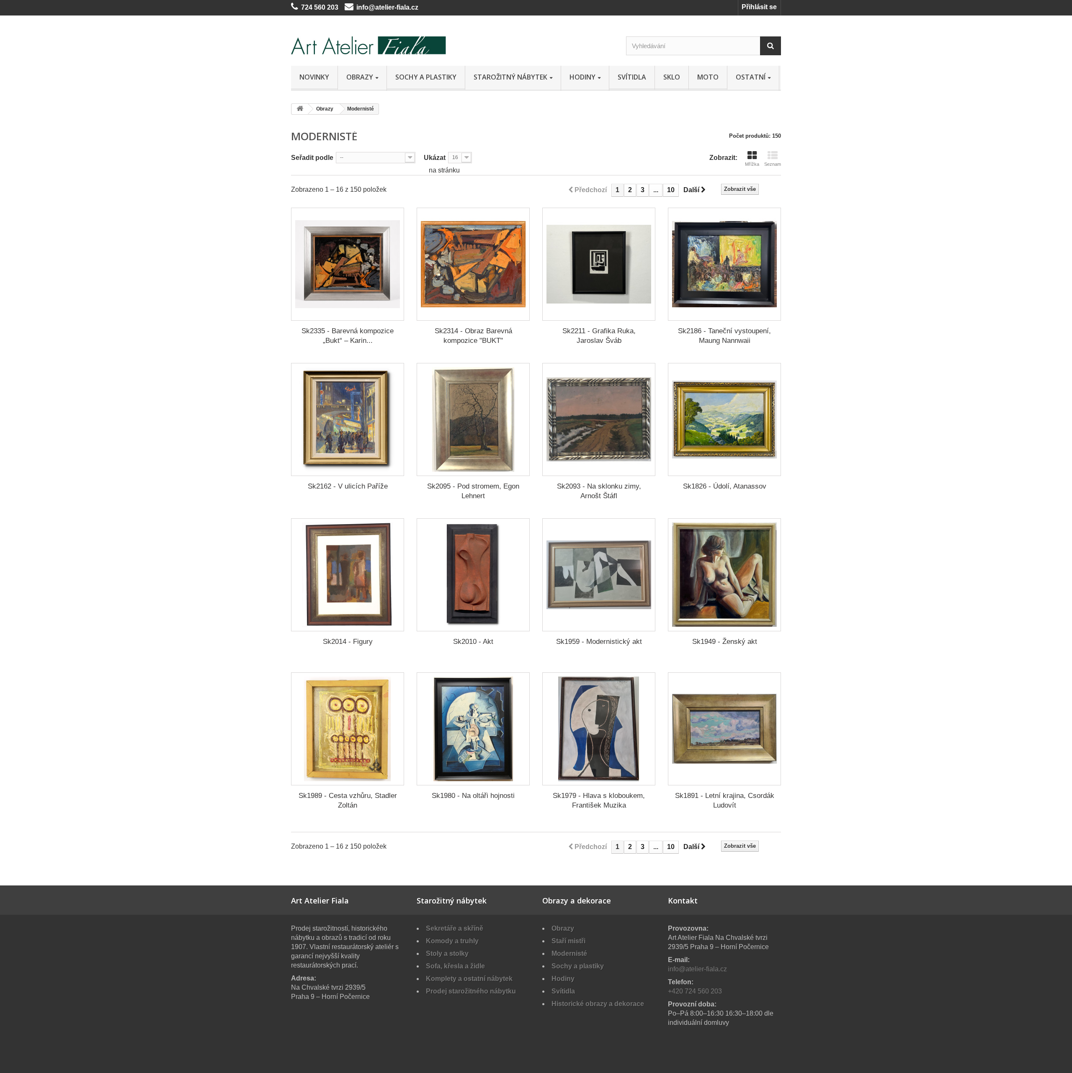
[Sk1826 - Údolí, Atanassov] (724, 419)
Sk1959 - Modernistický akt (599, 642)
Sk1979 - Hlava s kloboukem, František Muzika (599, 800)
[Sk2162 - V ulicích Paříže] (347, 419)
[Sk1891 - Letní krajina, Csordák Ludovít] (724, 729)
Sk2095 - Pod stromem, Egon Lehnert (473, 491)
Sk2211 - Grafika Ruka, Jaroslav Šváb (599, 336)
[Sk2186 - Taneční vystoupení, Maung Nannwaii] (724, 264)
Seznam (772, 164)
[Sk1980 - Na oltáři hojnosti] (473, 729)
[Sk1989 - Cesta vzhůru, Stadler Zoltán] (347, 729)
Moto (708, 77)
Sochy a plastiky (425, 77)
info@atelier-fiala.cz (387, 7)
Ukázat (435, 157)
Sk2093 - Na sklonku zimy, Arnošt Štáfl (599, 491)
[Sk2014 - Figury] (347, 574)
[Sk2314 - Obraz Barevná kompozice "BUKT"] (473, 264)
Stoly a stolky (447, 953)
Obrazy (359, 77)
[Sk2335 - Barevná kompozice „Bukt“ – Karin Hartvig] (347, 264)
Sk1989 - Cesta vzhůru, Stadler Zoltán (348, 800)
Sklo (671, 77)
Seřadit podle (312, 157)
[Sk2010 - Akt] (473, 574)
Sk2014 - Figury (348, 642)
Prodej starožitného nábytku (471, 991)
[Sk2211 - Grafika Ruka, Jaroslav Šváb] (598, 264)
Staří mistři (568, 940)
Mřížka (752, 164)
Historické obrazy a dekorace (597, 1003)
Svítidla (632, 77)
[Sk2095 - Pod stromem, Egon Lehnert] (473, 419)
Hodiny (582, 77)
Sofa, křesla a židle (455, 966)
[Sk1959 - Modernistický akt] (598, 574)
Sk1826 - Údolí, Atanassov (724, 486)
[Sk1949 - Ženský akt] (724, 574)
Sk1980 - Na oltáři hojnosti (473, 796)
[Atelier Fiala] (368, 45)
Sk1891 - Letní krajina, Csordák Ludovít (724, 800)
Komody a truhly (452, 940)
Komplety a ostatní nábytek (469, 978)
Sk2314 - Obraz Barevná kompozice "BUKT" (473, 336)
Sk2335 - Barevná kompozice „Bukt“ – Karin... (348, 336)
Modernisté (569, 953)
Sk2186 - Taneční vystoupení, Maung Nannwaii (724, 336)
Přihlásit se (759, 6)
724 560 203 (319, 7)
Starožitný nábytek (510, 77)
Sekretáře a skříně (454, 928)
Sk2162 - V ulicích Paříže (348, 486)
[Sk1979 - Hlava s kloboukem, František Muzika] (598, 729)
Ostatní (750, 77)
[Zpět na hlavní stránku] (300, 109)
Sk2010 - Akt (473, 642)
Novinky (314, 77)
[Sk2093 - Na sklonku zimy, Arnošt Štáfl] (598, 419)
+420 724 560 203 (695, 991)
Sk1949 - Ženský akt (724, 642)
